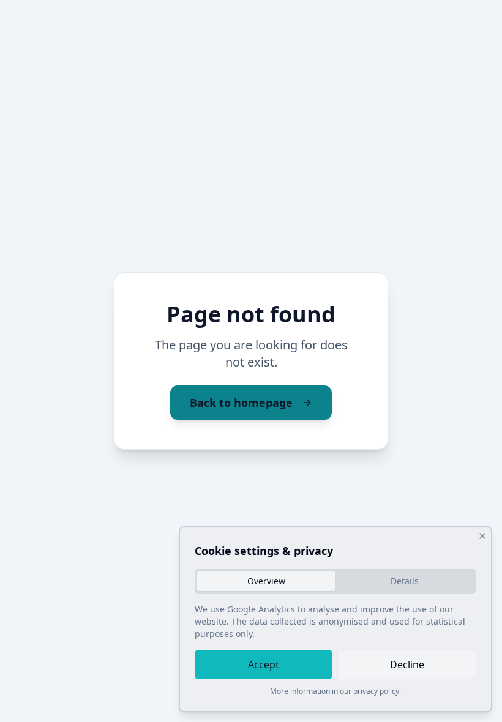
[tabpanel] (335, 621)
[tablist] (335, 581)
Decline (407, 664)
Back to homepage (241, 402)
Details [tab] (405, 581)
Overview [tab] (266, 581)
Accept (263, 664)
